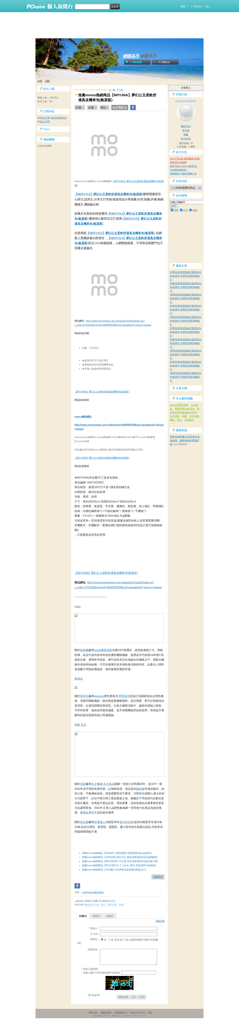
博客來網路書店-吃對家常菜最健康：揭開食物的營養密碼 (185, 440)
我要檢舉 (158, 876)
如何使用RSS (58, 117)
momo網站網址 (83, 416)
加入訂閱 (45, 121)
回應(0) (83, 916)
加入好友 (186, 138)
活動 (47, 81)
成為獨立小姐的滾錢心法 (183, 173)
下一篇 (120, 90)
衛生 (179, 420)
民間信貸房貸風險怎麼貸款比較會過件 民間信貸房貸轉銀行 (185, 276)
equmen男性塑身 (179, 405)
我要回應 (160, 921)
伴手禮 (95, 812)
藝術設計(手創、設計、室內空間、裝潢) (104, 904)
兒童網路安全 (120, 1012)
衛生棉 (84, 822)
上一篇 (112, 90)
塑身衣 (79, 678)
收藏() (110, 915)
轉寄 (113, 901)
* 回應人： (94, 928)
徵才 (150, 1012)
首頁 (39, 81)
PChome (197, 6)
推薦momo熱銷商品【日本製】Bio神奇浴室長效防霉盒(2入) (114, 869)
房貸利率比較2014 (185, 408)
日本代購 (194, 416)
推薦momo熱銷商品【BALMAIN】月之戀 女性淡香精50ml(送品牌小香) (120, 861)
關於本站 (186, 126)
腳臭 (172, 420)
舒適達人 (99, 822)
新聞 (183, 6)
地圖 (185, 134)
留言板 (186, 130)
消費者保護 (105, 1012)
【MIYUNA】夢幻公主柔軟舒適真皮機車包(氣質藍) (109, 194)
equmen (99, 696)
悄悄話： (95, 939)
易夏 (184, 416)
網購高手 (131, 56)
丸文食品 (108, 783)
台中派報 (175, 416)
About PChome (137, 1012)
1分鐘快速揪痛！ (179, 169)
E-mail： (95, 933)
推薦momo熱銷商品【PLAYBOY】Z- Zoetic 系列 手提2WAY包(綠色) (119, 865)
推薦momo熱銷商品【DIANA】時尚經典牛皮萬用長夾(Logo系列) (116, 853)
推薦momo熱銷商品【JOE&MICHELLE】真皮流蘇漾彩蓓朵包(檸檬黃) (119, 857)
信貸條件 (189, 420)
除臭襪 (84, 650)
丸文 (83, 724)
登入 (208, 6)
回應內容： (94, 949)
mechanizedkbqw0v (93, 892)
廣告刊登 (93, 1012)
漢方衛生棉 (126, 822)
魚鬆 (77, 724)
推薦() (96, 915)
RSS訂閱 (45, 117)
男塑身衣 (124, 696)
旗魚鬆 (140, 788)
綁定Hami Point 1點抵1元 (183, 166)
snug (77, 606)
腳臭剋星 (106, 650)
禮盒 (86, 812)
